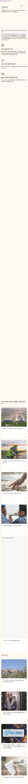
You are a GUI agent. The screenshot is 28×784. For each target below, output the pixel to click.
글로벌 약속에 (10, 34)
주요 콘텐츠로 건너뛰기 (5, 0)
